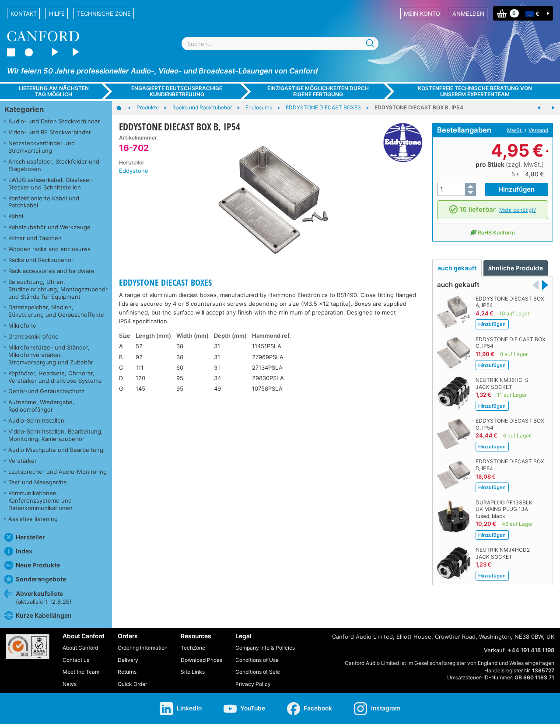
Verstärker (22, 460)
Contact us (76, 660)
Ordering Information (143, 647)
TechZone (193, 647)
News (70, 684)
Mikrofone (22, 325)
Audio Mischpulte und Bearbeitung (55, 449)
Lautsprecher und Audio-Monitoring (57, 471)
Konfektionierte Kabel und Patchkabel (43, 202)
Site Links (193, 671)
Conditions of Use (257, 660)
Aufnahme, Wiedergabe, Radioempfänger (41, 406)
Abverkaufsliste (44, 597)
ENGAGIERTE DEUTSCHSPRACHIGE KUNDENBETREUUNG (176, 91)
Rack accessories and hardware (51, 270)
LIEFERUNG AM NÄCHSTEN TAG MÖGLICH (54, 91)
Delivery (128, 660)
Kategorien (24, 109)
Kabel (15, 216)
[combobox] (280, 43)
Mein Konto (422, 13)
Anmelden (468, 13)
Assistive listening (33, 518)
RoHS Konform (496, 232)
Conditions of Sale (257, 671)
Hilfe (57, 13)
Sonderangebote (41, 579)
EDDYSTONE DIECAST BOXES (165, 282)
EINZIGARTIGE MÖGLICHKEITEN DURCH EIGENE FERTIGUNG (318, 91)
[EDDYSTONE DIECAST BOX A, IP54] (539, 108)
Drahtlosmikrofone (33, 336)
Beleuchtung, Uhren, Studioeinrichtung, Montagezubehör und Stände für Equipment (58, 289)
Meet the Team (81, 671)
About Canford (80, 647)
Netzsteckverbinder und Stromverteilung (41, 147)
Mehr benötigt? (517, 209)
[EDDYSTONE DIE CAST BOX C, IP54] (553, 108)
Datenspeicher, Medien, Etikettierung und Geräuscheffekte (56, 311)
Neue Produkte (38, 565)
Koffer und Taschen (35, 237)
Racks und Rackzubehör (41, 259)
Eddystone (133, 170)
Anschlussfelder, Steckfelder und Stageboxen (53, 165)
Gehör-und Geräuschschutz (46, 391)
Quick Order (132, 684)
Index (24, 551)
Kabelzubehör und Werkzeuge (49, 227)
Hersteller (30, 537)
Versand (538, 130)
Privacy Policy (253, 684)
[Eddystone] (399, 142)
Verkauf (494, 650)
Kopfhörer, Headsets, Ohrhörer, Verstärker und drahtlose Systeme (55, 377)
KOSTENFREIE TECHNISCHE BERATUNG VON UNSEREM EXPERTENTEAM (475, 91)
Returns (127, 671)
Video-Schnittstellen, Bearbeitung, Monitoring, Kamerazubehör (55, 435)
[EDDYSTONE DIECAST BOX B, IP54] (271, 200)
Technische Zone (104, 13)
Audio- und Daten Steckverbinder (54, 121)
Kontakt (23, 13)
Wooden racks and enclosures (49, 248)
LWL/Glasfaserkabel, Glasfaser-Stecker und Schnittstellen (51, 183)
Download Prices (201, 660)
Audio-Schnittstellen (36, 420)
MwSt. (515, 130)
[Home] (123, 108)
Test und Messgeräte (37, 482)
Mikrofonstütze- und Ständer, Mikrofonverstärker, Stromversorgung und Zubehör (50, 355)
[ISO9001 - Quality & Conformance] (27, 646)
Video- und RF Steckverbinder (49, 132)
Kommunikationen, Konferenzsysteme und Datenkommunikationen (40, 500)
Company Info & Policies (265, 647)
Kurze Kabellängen (44, 615)
